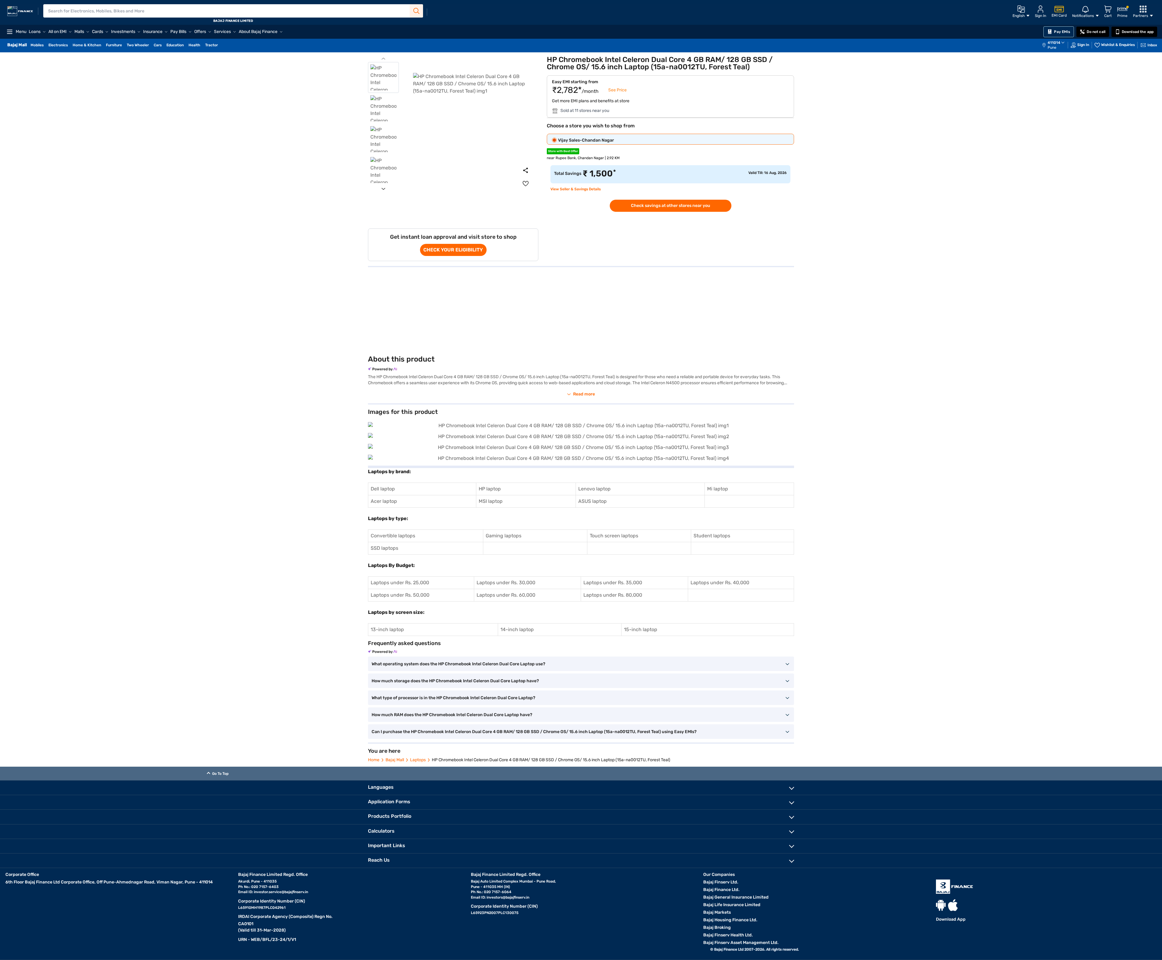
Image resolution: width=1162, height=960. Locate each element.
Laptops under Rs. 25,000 (400, 582)
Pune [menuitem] (1052, 47)
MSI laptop (491, 501)
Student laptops (712, 536)
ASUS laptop (592, 501)
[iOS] (953, 905)
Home (373, 759)
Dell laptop (383, 489)
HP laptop (490, 489)
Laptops (418, 759)
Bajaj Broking (717, 927)
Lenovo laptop (594, 489)
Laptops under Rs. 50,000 (400, 595)
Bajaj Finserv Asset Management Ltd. (741, 942)
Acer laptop (384, 501)
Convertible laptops (393, 536)
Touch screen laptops (614, 536)
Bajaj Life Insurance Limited (731, 904)
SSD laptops (384, 548)
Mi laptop (717, 489)
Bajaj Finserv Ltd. (720, 882)
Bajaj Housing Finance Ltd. (730, 919)
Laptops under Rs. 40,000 (720, 582)
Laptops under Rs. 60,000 (506, 595)
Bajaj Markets (717, 912)
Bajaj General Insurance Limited (736, 897)
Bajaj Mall (395, 759)
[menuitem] (1056, 45)
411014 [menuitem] (1054, 43)
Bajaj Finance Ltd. (721, 889)
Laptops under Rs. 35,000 (612, 582)
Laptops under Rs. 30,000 (506, 582)
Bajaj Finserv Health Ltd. (728, 935)
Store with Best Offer (563, 151)
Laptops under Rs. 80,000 (612, 595)
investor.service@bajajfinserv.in (281, 892)
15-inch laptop (640, 629)
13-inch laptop (387, 629)
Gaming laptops (503, 536)
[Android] (941, 905)
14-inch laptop (517, 629)
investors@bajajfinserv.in (508, 897)
